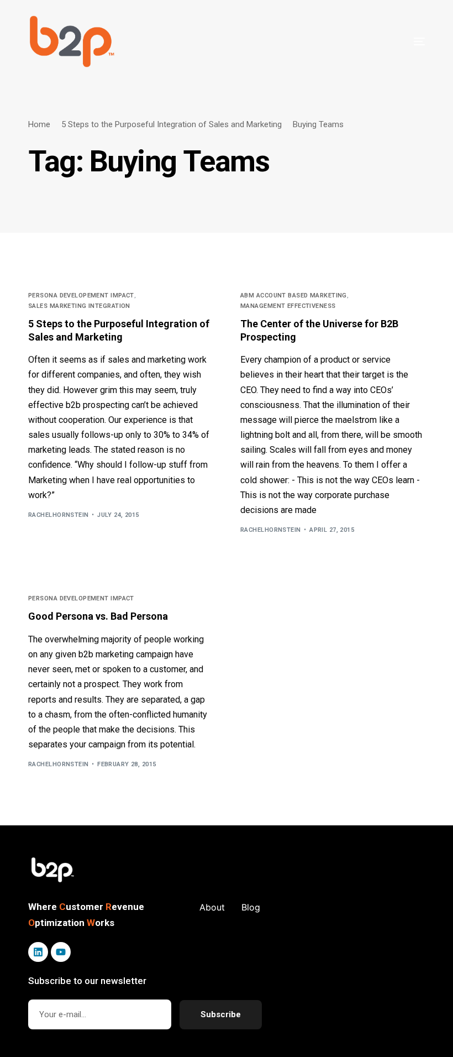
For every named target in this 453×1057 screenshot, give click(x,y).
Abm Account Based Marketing (293, 295)
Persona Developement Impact (81, 295)
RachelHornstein (58, 515)
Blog (250, 907)
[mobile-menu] (397, 41)
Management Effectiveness (288, 306)
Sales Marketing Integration (79, 306)
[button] (53, 870)
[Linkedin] (38, 952)
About (212, 907)
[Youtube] (61, 952)
